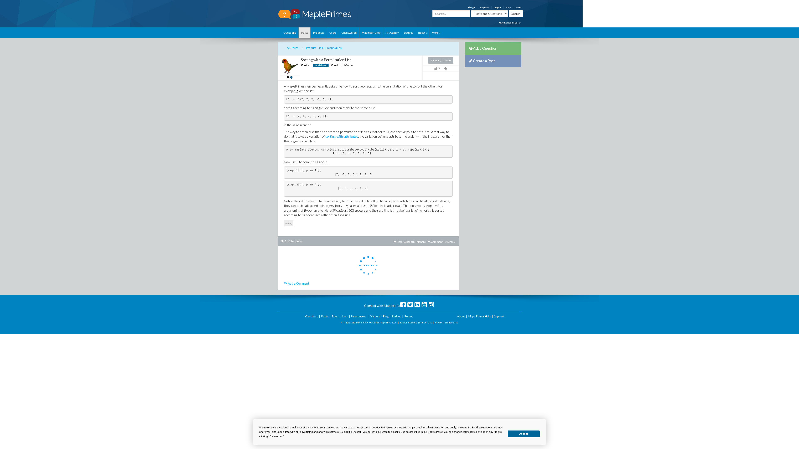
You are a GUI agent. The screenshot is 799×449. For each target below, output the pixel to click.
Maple (348, 65)
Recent (422, 32)
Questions (289, 32)
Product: (337, 65)
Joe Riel (318, 65)
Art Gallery (392, 32)
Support (497, 7)
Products (318, 32)
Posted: (306, 65)
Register (484, 7)
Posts (304, 32)
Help (508, 7)
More (435, 32)
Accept (523, 433)
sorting (288, 223)
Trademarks (451, 322)
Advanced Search (511, 22)
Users (332, 32)
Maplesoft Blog (371, 32)
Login (472, 7)
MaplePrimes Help (479, 316)
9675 (324, 65)
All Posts (292, 47)
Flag (399, 241)
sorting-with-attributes (341, 136)
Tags (334, 316)
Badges (408, 32)
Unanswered (349, 32)
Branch (410, 241)
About (518, 7)
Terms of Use (425, 322)
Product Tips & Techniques (324, 47)
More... (451, 241)
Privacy (438, 322)
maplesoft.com (408, 322)
